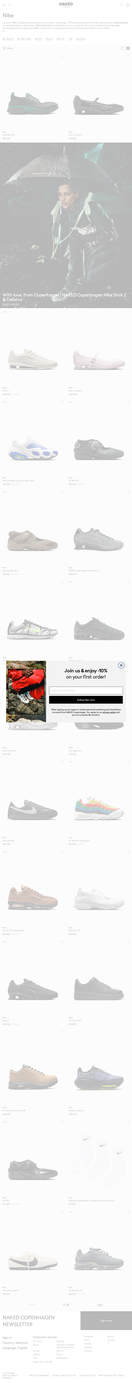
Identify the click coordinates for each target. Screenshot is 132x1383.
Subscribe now (86, 699)
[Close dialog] (121, 665)
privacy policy (109, 712)
